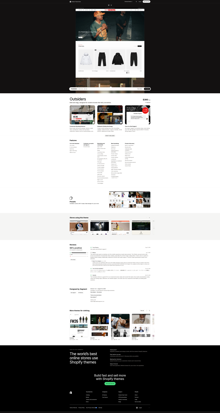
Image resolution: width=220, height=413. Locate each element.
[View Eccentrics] (115, 199)
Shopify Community (122, 399)
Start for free (146, 1)
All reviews (73, 259)
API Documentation (122, 397)
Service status (138, 401)
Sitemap (100, 407)
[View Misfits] (129, 199)
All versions (99, 292)
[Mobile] (111, 5)
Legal (136, 399)
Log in (140, 1)
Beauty (87, 397)
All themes (80, 292)
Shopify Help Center (122, 395)
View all (142, 310)
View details (93, 292)
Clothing (88, 395)
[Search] (136, 2)
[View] (79, 228)
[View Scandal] (136, 199)
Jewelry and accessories (91, 399)
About (136, 395)
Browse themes (128, 1)
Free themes (105, 397)
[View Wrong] (122, 199)
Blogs (119, 401)
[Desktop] (109, 5)
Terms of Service (73, 407)
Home (87, 401)
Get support (73, 292)
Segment (148, 102)
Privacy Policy (81, 407)
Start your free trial (110, 383)
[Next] (149, 218)
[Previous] (147, 218)
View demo (139, 88)
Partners (136, 397)
